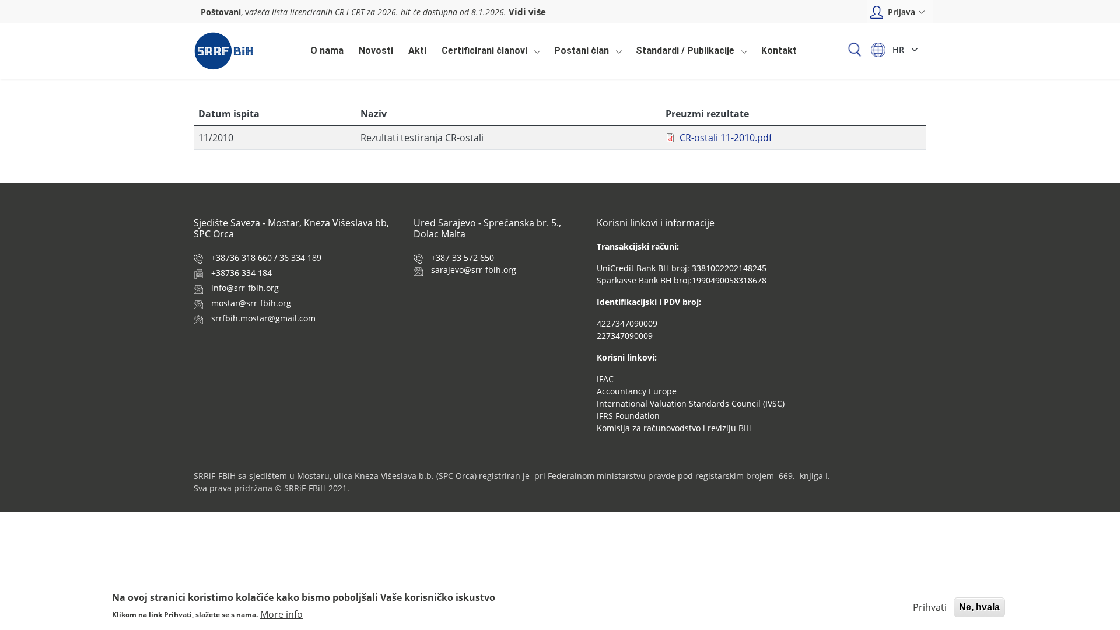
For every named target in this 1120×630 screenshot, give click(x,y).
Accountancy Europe (637, 391)
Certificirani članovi (481, 53)
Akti (417, 50)
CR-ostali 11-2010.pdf (726, 137)
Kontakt (779, 50)
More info (281, 613)
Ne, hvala (979, 607)
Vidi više (527, 12)
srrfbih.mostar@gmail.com (263, 318)
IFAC (605, 378)
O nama (327, 50)
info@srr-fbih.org (245, 287)
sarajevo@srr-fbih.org (473, 269)
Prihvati (930, 607)
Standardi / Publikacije (682, 53)
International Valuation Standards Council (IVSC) (691, 403)
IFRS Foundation (628, 415)
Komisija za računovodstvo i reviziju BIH (674, 427)
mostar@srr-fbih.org (251, 303)
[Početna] (224, 51)
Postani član (578, 53)
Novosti (376, 50)
